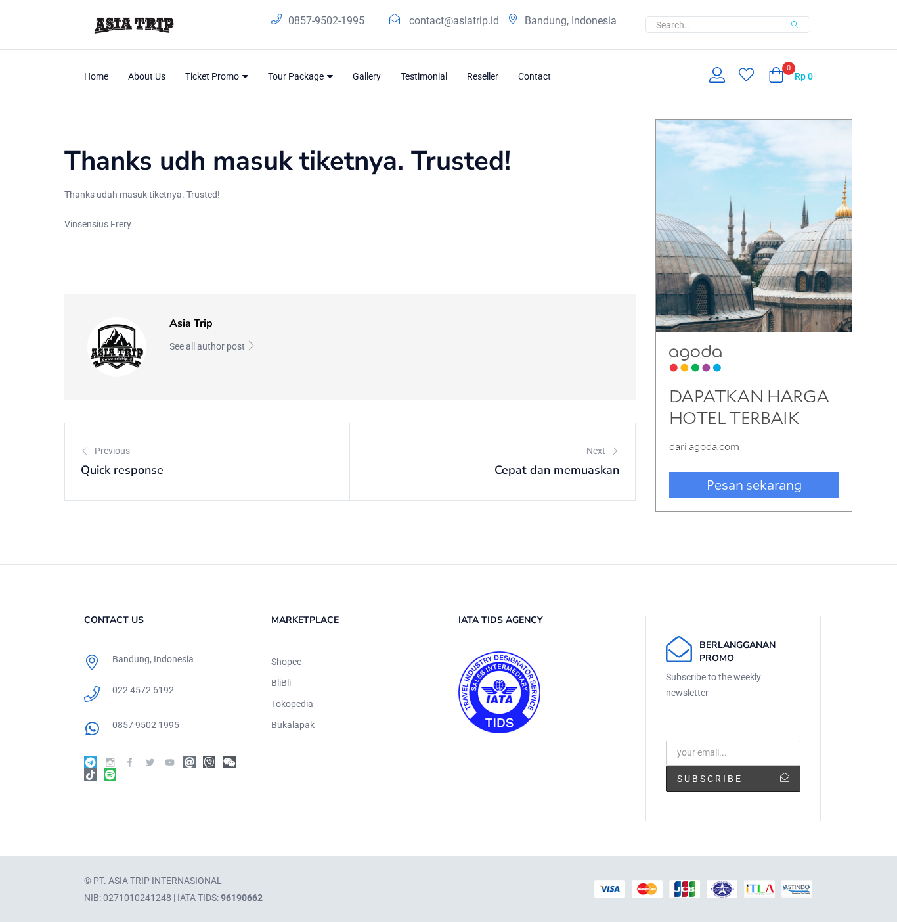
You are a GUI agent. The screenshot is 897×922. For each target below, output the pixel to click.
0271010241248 (137, 897)
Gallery (367, 76)
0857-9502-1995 (326, 20)
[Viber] (209, 762)
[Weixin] (229, 762)
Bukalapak (293, 725)
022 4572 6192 (143, 690)
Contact (534, 76)
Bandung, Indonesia (571, 20)
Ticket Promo (213, 76)
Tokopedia (292, 704)
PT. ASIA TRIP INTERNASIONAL (157, 880)
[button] (790, 76)
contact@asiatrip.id (454, 20)
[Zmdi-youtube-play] (170, 762)
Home (96, 76)
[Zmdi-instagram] (110, 762)
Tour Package (297, 76)
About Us (146, 76)
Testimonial (424, 76)
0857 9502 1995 (145, 725)
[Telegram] (90, 762)
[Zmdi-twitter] (150, 762)
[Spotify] (110, 774)
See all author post (208, 346)
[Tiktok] (90, 774)
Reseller (482, 76)
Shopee (286, 662)
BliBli (281, 683)
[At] (189, 762)
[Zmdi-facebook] (129, 762)
